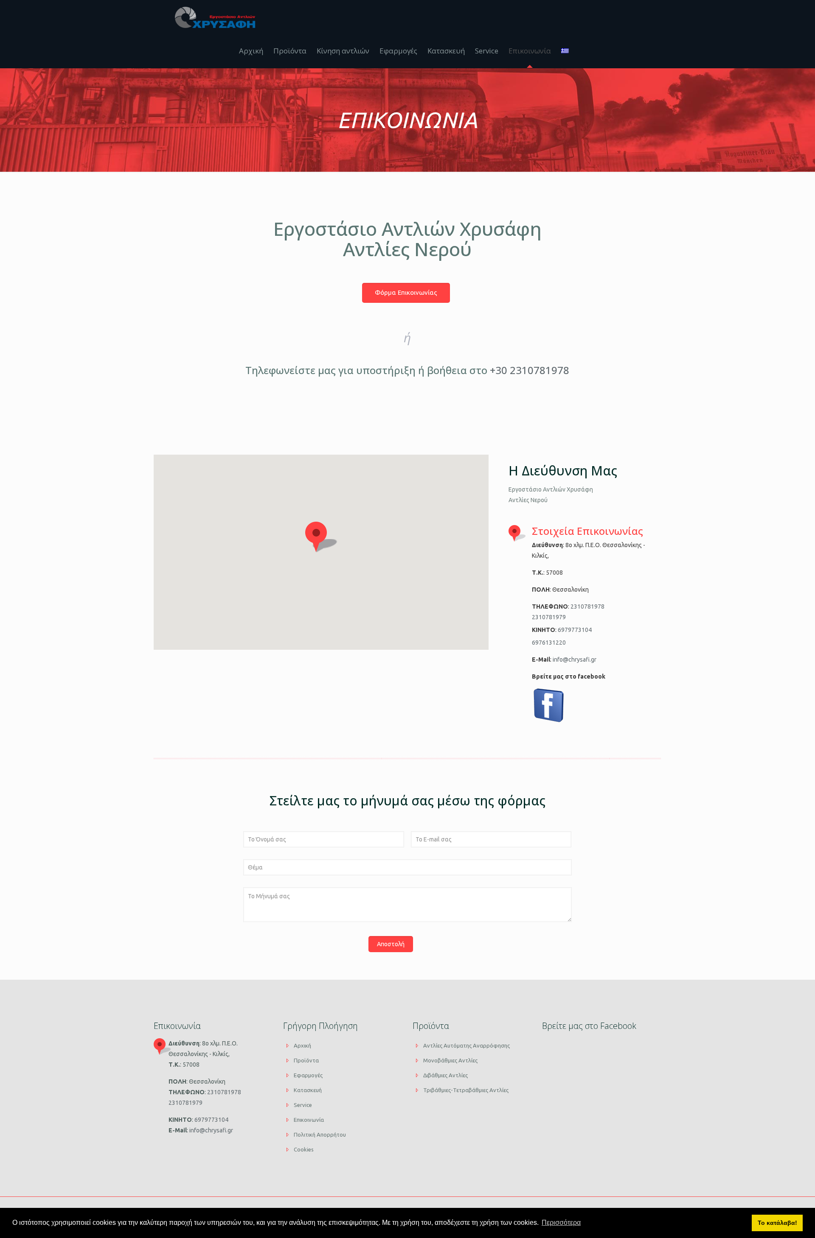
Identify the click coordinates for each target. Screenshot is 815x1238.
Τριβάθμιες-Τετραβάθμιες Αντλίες (466, 1090)
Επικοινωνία (309, 1120)
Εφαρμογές (308, 1075)
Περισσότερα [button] (561, 1222)
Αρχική (302, 1045)
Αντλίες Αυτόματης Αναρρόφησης (466, 1045)
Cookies (304, 1149)
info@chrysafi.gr (573, 659)
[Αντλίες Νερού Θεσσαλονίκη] (215, 17)
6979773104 (574, 629)
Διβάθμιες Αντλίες (445, 1075)
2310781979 (549, 617)
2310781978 (586, 606)
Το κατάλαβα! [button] (777, 1222)
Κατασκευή (308, 1090)
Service (303, 1105)
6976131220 (549, 642)
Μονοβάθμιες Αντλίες (450, 1060)
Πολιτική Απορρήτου (320, 1134)
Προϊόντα (306, 1060)
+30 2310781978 (529, 370)
